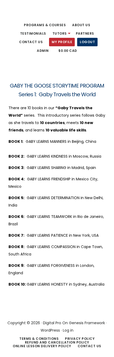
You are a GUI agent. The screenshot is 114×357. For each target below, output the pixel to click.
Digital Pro (52, 323)
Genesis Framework (87, 323)
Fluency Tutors (24, 11)
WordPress (50, 330)
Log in (68, 330)
